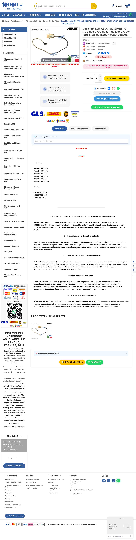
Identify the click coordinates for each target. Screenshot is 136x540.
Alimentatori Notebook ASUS (13, 60)
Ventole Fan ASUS (11, 246)
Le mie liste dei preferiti (54, 489)
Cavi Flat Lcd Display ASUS (12, 144)
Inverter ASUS (10, 200)
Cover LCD (14, 413)
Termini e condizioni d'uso (13, 486)
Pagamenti (9, 493)
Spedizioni (9, 479)
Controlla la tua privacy (15, 516)
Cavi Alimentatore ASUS (14, 130)
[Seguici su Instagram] (108, 480)
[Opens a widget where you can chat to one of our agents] (120, 527)
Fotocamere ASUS (11, 195)
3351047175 (78, 494)
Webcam (19, 405)
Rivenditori (9, 502)
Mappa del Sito (10, 508)
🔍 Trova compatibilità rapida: (45, 137)
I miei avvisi (52, 493)
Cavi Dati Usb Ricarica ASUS (13, 136)
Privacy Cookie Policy (13, 482)
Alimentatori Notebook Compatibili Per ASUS (13, 68)
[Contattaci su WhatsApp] (130, 15)
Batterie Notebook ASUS (14, 90)
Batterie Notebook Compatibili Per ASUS (13, 96)
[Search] (94, 6)
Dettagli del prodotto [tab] (79, 129)
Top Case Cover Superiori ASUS (10, 234)
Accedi (50, 482)
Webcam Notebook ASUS (14, 258)
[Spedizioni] (55, 117)
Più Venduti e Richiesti (35, 485)
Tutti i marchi (31, 488)
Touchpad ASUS (10, 240)
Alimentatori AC (16, 395)
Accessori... (14, 423)
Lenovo (14, 386)
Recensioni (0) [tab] (101, 129)
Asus (22, 383)
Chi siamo (8, 490)
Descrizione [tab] (59, 129)
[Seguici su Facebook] (104, 480)
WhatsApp (96, 362)
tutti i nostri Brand (18, 427)
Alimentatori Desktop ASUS (12, 276)
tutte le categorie (17, 389)
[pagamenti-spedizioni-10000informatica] (14, 306)
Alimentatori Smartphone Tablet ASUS (14, 75)
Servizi (7, 499)
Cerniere (8, 418)
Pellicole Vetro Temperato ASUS (11, 215)
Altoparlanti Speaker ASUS (12, 83)
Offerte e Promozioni (34, 479)
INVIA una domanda (72, 362)
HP (9, 386)
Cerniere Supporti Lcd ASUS (13, 152)
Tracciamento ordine (56, 479)
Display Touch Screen (12, 408)
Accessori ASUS (10, 269)
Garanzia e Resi (11, 496)
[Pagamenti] (25, 524)
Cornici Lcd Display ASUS (12, 167)
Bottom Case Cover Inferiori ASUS (12, 112)
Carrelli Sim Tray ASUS (13, 118)
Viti (23, 408)
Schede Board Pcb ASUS (14, 221)
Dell (6, 389)
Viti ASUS (8, 252)
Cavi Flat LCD (16, 415)
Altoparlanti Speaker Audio (14, 397)
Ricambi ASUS (8, 53)
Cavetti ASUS (9, 124)
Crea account (53, 485)
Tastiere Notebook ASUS (14, 227)
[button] (11, 458)
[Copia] (114, 43)
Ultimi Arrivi (31, 482)
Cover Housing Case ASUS (12, 180)
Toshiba (21, 386)
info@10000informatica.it (83, 490)
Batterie (21, 420)
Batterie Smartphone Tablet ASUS (12, 104)
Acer (5, 386)
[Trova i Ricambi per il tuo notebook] (113, 480)
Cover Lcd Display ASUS (14, 174)
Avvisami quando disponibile (107, 99)
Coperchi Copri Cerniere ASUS (14, 159)
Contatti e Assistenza (13, 505)
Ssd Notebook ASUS (12, 263)
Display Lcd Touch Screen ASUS (11, 188)
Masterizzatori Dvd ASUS (12, 207)
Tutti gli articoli (14, 466)
